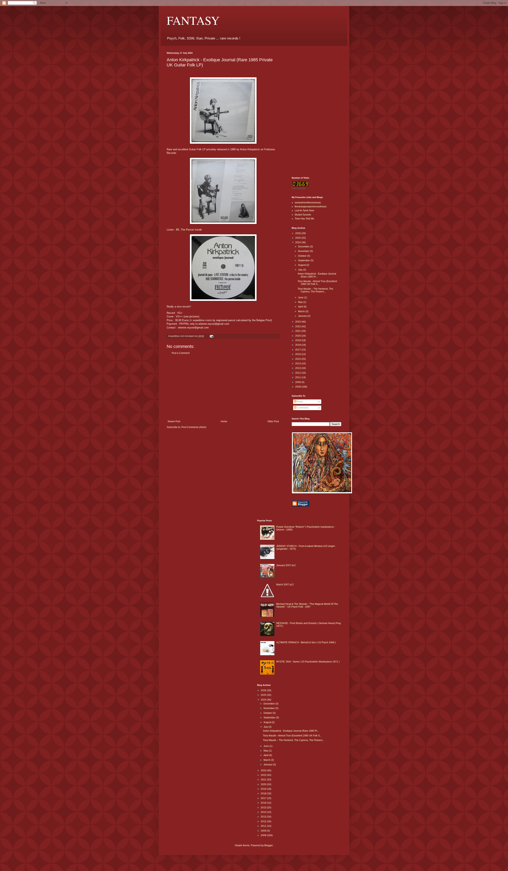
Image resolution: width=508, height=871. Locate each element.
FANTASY (193, 20)
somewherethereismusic (308, 202)
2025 (298, 237)
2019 (298, 340)
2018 (298, 345)
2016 (298, 354)
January (302, 316)
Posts (299, 401)
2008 (298, 386)
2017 (298, 349)
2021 (298, 331)
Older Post (273, 421)
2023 (298, 321)
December (304, 246)
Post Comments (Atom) (193, 427)
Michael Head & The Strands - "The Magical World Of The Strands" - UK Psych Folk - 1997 (307, 605)
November (304, 251)
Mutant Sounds (303, 214)
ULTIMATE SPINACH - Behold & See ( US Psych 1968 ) (306, 642)
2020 (298, 335)
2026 (298, 233)
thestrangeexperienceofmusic (311, 206)
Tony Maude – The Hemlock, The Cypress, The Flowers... (315, 290)
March (301, 311)
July (300, 269)
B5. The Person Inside (189, 229)
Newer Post (174, 421)
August (302, 265)
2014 (298, 363)
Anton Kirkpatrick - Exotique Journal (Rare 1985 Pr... (317, 275)
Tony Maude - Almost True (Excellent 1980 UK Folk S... (317, 282)
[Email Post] (211, 336)
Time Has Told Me (304, 218)
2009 (298, 382)
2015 (298, 359)
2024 (298, 242)
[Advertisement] (223, 387)
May (300, 302)
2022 (298, 326)
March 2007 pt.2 (285, 584)
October (302, 256)
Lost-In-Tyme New (304, 210)
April (301, 306)
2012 (298, 372)
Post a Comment (181, 353)
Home (224, 421)
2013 (298, 368)
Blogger (268, 845)
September (304, 260)
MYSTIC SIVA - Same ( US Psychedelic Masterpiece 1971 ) (308, 661)
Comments (302, 407)
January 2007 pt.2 (286, 565)
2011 (298, 377)
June (301, 297)
